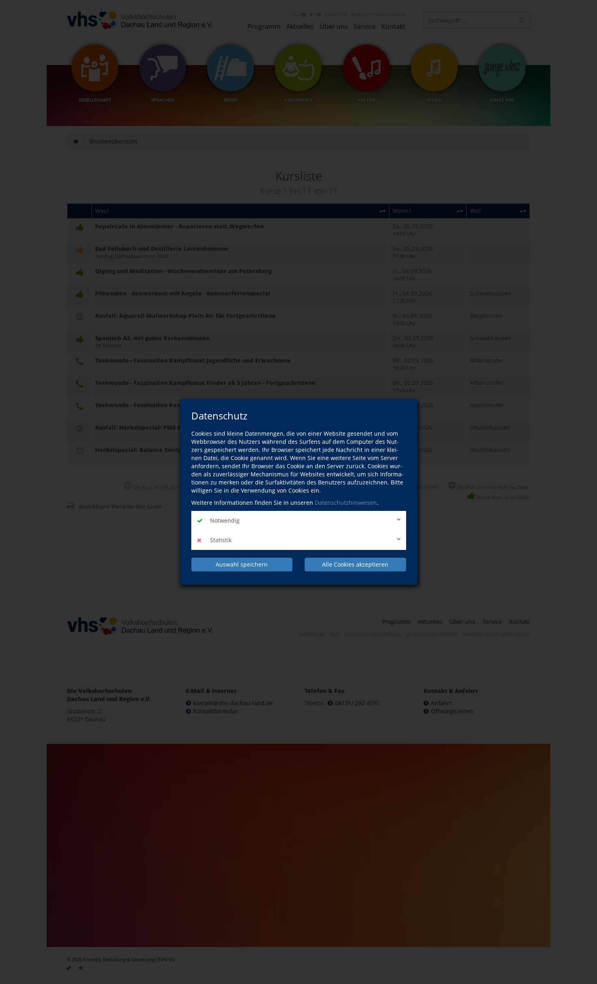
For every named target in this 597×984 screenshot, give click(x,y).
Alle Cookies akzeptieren (355, 564)
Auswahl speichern (242, 564)
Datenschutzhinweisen (346, 502)
